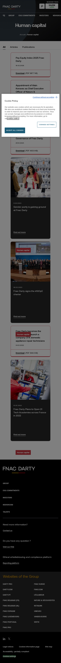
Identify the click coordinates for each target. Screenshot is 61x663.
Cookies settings (46, 124)
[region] (31, 115)
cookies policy (13, 119)
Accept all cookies (15, 130)
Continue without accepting (43, 97)
